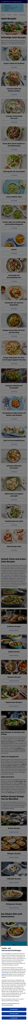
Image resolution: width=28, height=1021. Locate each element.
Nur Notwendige (14, 1014)
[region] (14, 983)
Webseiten (9, 953)
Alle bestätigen (14, 1009)
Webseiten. (4, 974)
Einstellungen (14, 1018)
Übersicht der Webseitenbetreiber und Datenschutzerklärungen (10, 1004)
